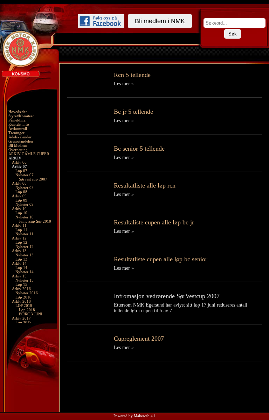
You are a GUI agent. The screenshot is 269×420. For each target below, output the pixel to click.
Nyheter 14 (24, 272)
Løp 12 (21, 242)
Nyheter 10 (24, 217)
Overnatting (18, 149)
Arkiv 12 (19, 238)
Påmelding (17, 120)
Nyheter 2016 (26, 293)
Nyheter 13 (24, 255)
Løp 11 (21, 230)
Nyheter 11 (24, 234)
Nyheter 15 (24, 280)
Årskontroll (17, 128)
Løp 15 (21, 284)
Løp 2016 (23, 297)
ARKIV (14, 158)
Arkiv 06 (19, 162)
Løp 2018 (27, 310)
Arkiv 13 (19, 251)
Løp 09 (21, 200)
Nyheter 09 (24, 204)
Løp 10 (21, 213)
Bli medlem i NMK (160, 21)
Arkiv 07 (19, 166)
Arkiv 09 (19, 196)
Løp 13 (21, 259)
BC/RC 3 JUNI (30, 314)
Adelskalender (20, 137)
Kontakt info (18, 124)
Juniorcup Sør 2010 (35, 221)
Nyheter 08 (24, 187)
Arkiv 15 (19, 276)
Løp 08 (21, 192)
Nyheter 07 (24, 175)
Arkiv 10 (19, 208)
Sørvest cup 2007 (33, 179)
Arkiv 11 (19, 225)
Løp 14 (21, 267)
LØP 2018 (23, 305)
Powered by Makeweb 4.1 (134, 416)
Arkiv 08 (19, 183)
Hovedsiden (18, 112)
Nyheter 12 (24, 246)
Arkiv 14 (19, 263)
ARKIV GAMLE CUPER (28, 154)
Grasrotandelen (20, 141)
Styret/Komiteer (21, 116)
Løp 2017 (23, 322)
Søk (232, 34)
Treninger (16, 133)
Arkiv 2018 (21, 301)
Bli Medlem (17, 145)
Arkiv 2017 (21, 318)
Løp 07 (21, 171)
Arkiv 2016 (21, 289)
